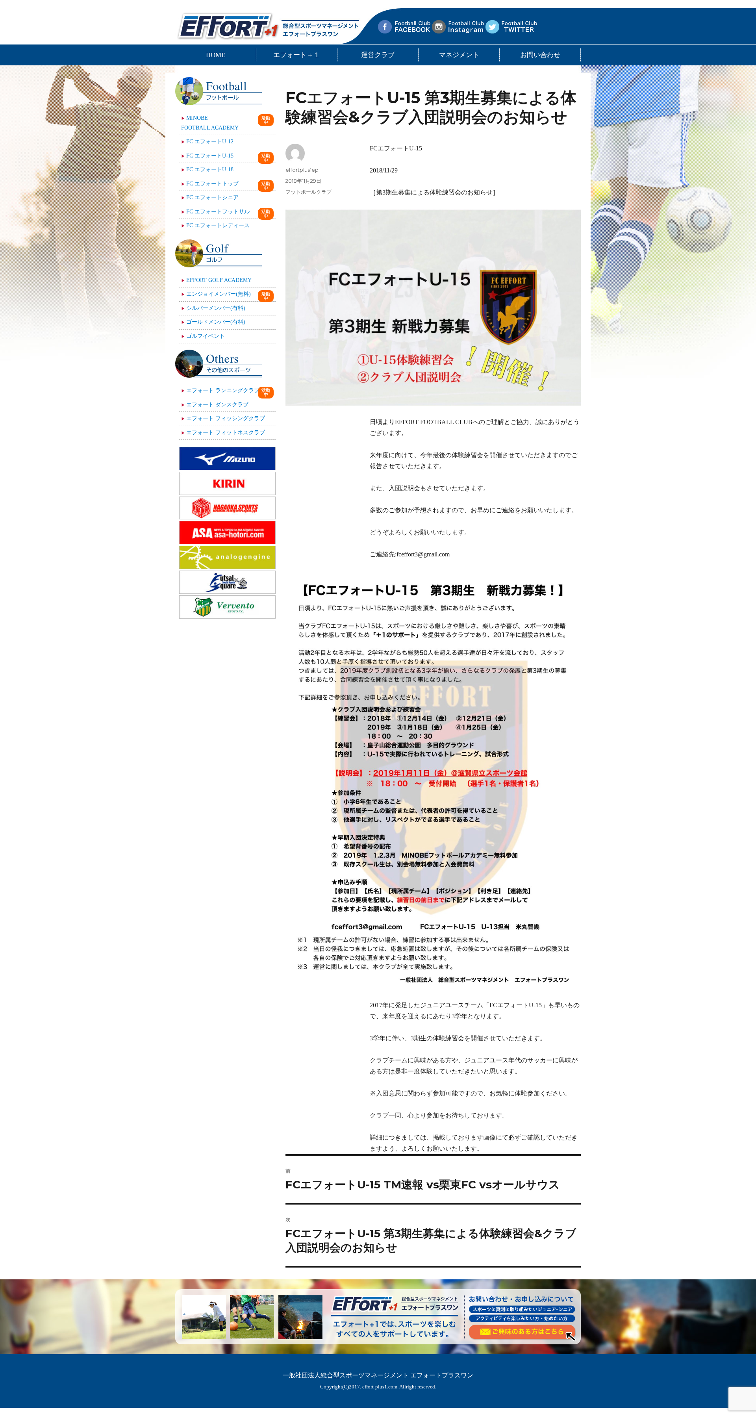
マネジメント (459, 55)
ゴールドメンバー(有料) (215, 322)
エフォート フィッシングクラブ (225, 418)
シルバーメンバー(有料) (215, 308)
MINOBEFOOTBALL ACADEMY (210, 123)
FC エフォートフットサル (218, 212)
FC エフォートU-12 (209, 142)
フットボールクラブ (308, 192)
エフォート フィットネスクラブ (225, 433)
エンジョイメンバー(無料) (218, 294)
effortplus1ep (302, 170)
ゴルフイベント (205, 336)
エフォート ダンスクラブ (217, 405)
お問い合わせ (540, 55)
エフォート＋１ (296, 55)
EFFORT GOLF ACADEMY (219, 280)
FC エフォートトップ (212, 184)
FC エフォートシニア (212, 197)
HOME (215, 55)
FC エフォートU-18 (209, 169)
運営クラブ (378, 55)
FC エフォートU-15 (209, 156)
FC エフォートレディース (218, 225)
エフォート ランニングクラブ (222, 390)
